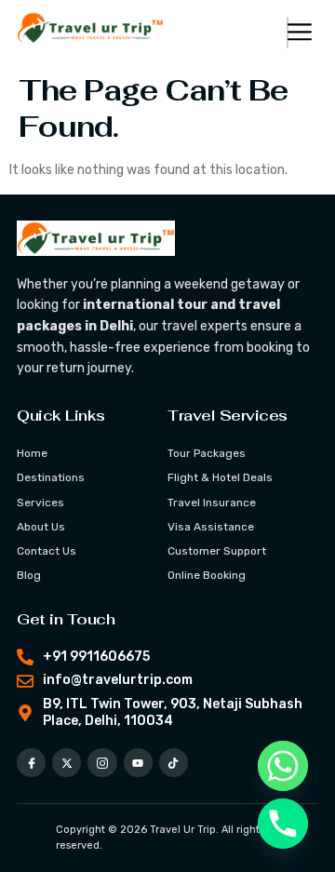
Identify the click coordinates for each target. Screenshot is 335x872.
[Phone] (283, 823)
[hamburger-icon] (287, 32)
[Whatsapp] (283, 766)
